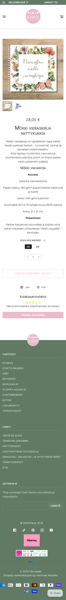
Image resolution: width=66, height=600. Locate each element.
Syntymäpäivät (13, 395)
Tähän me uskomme (15, 441)
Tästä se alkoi (12, 435)
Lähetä (55, 505)
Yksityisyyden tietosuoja (20, 451)
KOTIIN (7, 400)
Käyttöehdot (12, 446)
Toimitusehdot (13, 462)
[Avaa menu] (7, 17)
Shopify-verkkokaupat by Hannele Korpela (30, 575)
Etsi (5, 467)
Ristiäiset (9, 379)
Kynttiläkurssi (13, 368)
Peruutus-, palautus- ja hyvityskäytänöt (32, 457)
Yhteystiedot (12, 411)
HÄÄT (6, 373)
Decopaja (29, 523)
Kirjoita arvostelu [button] (33, 315)
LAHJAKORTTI (11, 405)
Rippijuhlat (11, 384)
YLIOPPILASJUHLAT (15, 389)
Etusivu (8, 363)
